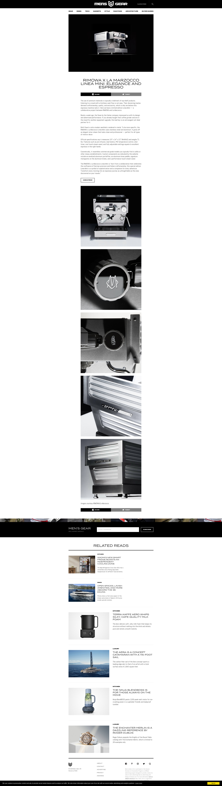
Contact (100, 766)
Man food (117, 11)
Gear (71, 11)
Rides (79, 11)
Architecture (132, 11)
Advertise (101, 770)
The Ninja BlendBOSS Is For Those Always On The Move (132, 692)
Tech (87, 11)
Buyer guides (147, 11)
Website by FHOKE (73, 771)
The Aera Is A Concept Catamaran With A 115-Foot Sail (132, 655)
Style (107, 11)
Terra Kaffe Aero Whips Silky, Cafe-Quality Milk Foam (131, 617)
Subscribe (147, 529)
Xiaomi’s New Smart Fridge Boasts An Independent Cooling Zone (109, 560)
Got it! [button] (213, 783)
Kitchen (100, 554)
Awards (100, 776)
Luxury (116, 648)
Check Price (87, 180)
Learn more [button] (138, 783)
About (99, 763)
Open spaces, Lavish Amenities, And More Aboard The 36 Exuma (110, 589)
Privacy (100, 773)
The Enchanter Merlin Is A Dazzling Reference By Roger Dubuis (132, 730)
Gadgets (97, 11)
